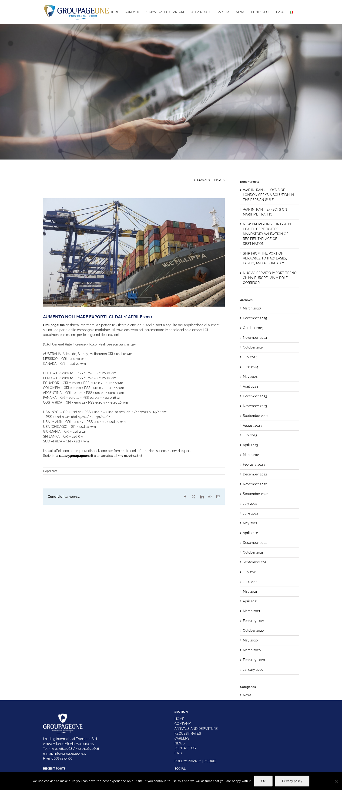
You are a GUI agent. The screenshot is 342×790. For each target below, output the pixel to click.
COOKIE (210, 761)
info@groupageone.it (70, 753)
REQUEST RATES (187, 733)
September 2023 (255, 416)
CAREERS (181, 738)
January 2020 (253, 669)
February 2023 (254, 464)
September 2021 (255, 562)
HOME (179, 719)
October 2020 (253, 630)
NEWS (179, 743)
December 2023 (255, 396)
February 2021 (253, 621)
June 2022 (250, 513)
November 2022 (255, 484)
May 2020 (250, 640)
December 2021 (255, 542)
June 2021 (250, 582)
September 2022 (255, 494)
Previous (203, 180)
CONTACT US (185, 748)
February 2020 (254, 660)
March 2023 (251, 455)
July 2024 (250, 357)
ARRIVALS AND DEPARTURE (196, 728)
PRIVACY (194, 761)
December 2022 (255, 474)
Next (217, 180)
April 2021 (250, 601)
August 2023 (252, 425)
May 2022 (250, 523)
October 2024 (253, 347)
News (247, 695)
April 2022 (250, 533)
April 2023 (250, 445)
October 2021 (253, 552)
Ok (263, 781)
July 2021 (250, 572)
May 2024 (250, 376)
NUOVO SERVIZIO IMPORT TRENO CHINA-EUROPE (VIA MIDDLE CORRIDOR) (270, 278)
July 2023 (250, 435)
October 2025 (253, 328)
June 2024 (250, 367)
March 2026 (252, 308)
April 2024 (250, 386)
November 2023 (255, 406)
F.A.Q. (178, 753)
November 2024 (255, 337)
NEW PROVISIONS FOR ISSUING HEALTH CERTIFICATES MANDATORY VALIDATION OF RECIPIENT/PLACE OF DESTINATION (268, 234)
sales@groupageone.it (76, 456)
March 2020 (252, 650)
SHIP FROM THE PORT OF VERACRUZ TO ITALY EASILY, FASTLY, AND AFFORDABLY (265, 258)
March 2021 (251, 611)
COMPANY (182, 724)
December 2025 (255, 318)
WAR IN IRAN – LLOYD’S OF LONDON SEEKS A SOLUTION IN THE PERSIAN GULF (268, 195)
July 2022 (250, 503)
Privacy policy (292, 781)
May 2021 (250, 591)
